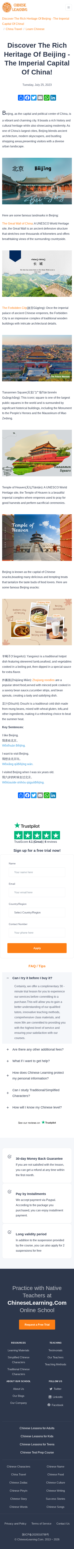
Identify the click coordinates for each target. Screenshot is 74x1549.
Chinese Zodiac (18, 1482)
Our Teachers (56, 1357)
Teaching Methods (55, 1364)
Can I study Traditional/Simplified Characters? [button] (35, 1093)
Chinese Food (55, 1474)
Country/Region (18, 903)
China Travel (14, 29)
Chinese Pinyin (18, 1490)
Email (12, 883)
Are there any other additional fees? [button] (38, 1049)
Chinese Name (55, 1466)
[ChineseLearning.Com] (15, 7)
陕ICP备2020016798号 (35, 1534)
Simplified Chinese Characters (18, 1360)
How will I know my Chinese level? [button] (37, 1107)
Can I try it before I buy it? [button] (32, 978)
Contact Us (63, 1523)
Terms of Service (41, 1523)
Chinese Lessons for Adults (37, 1428)
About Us (18, 1388)
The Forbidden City (14, 307)
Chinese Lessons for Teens (37, 1444)
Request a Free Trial (37, 1324)
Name (12, 863)
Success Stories (55, 1498)
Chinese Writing (55, 1490)
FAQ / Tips (37, 966)
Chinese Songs (55, 1506)
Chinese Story (18, 1498)
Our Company (18, 1402)
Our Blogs (18, 1395)
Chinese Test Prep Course (37, 1452)
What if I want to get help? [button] (31, 1061)
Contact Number (18, 924)
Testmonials (55, 1350)
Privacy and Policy (15, 1523)
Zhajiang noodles (43, 680)
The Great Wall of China (17, 223)
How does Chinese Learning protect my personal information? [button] (38, 1075)
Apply (37, 948)
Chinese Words (19, 1506)
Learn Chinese (35, 29)
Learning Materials (18, 1350)
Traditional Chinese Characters (18, 1372)
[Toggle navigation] (68, 7)
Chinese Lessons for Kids (37, 1436)
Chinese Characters (18, 1466)
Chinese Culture (55, 1482)
